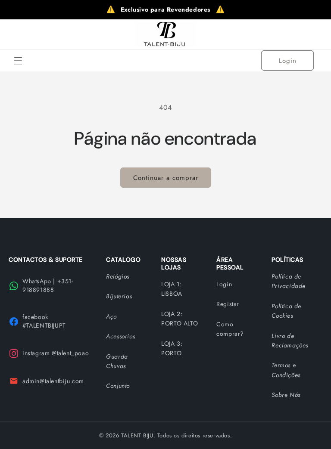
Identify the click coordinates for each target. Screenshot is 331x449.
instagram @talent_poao (55, 353)
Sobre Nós (286, 394)
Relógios (117, 276)
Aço (111, 316)
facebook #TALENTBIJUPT (44, 321)
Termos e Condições (286, 370)
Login (288, 60)
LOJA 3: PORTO (171, 348)
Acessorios (120, 336)
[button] (18, 60)
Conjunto (118, 385)
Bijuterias (119, 296)
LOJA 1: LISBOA (171, 289)
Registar (227, 304)
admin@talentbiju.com (53, 381)
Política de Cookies (286, 311)
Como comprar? (230, 329)
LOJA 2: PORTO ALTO (179, 319)
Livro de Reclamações (290, 340)
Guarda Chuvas (117, 361)
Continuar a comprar (165, 178)
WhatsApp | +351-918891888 (47, 285)
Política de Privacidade (289, 281)
